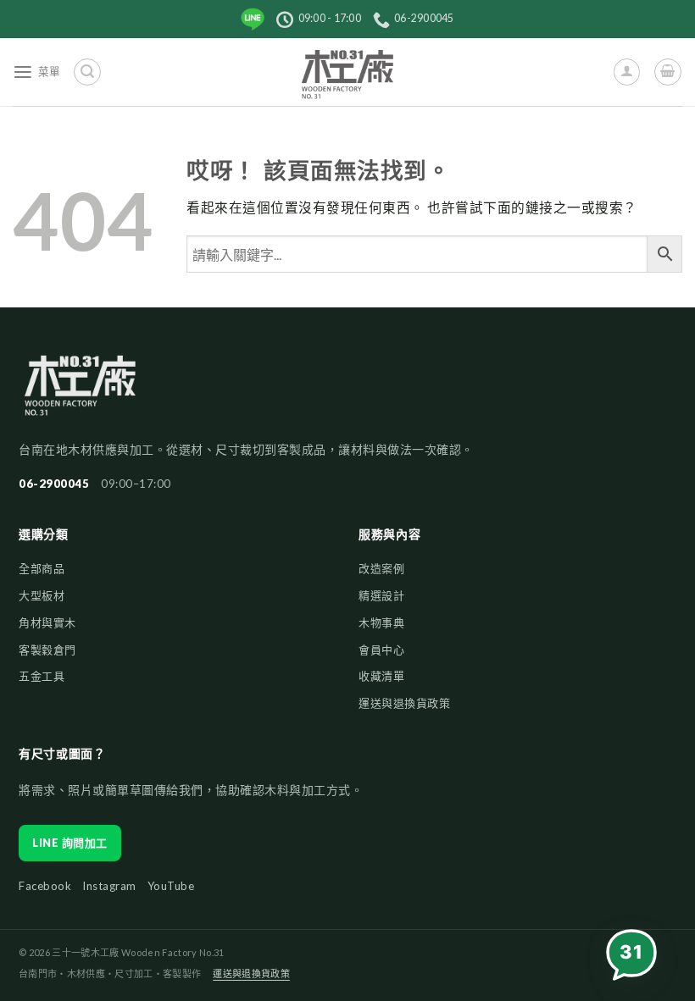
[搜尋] (87, 71)
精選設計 (381, 595)
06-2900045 (54, 483)
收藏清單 (381, 676)
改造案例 (381, 568)
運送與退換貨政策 (404, 703)
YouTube (171, 886)
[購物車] (667, 71)
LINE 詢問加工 (70, 842)
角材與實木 (47, 622)
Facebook (45, 886)
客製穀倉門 (47, 649)
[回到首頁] (80, 393)
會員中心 (381, 649)
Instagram (109, 886)
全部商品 (41, 568)
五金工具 (41, 676)
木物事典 (381, 622)
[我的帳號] (627, 71)
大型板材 (41, 595)
